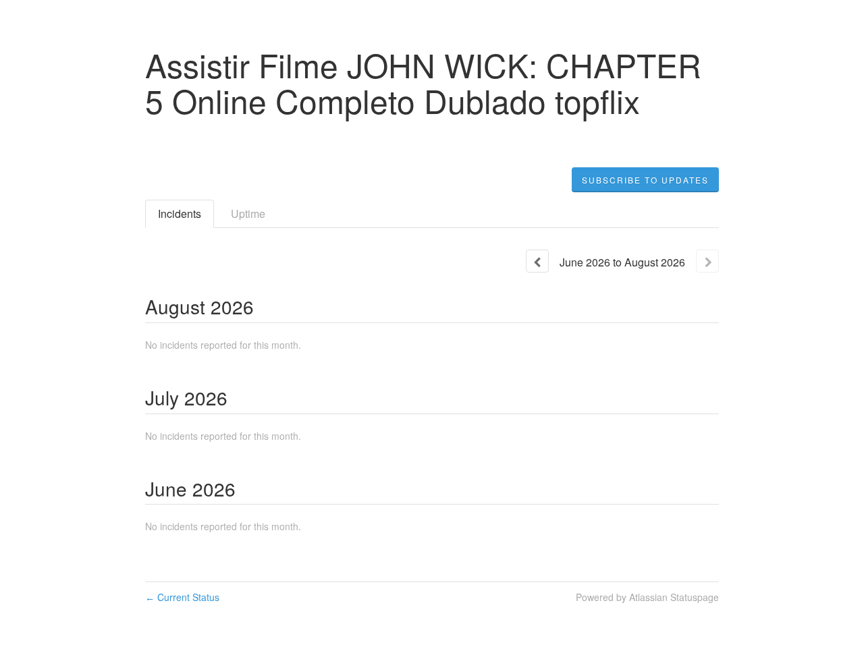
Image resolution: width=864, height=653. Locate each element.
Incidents (179, 213)
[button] (645, 180)
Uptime (248, 213)
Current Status (182, 597)
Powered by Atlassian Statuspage (647, 597)
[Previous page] (537, 261)
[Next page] (707, 261)
